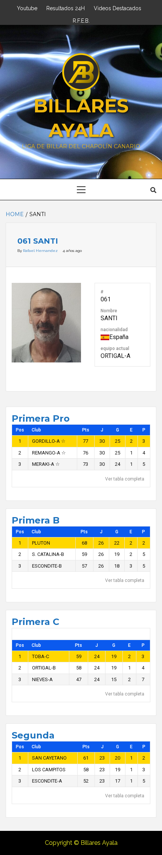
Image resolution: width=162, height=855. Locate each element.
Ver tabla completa (124, 479)
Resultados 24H (65, 7)
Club (36, 430)
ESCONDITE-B (47, 566)
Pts (85, 430)
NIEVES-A (42, 679)
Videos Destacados (117, 7)
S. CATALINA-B (48, 554)
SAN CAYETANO (49, 758)
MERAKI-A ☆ (46, 464)
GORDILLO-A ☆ (49, 441)
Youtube (27, 7)
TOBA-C (40, 656)
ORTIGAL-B (44, 668)
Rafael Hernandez (41, 251)
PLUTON (41, 543)
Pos (20, 430)
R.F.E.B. (81, 20)
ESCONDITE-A (47, 781)
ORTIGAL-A (115, 355)
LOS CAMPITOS (49, 769)
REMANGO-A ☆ (49, 453)
